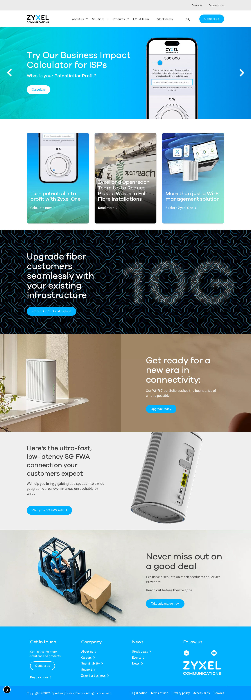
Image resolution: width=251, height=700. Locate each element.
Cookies (219, 693)
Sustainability (90, 663)
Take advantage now (165, 603)
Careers (86, 657)
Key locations (39, 677)
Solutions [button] (100, 19)
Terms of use (159, 693)
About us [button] (80, 19)
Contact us (211, 18)
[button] (187, 19)
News (136, 663)
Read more (106, 208)
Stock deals (165, 19)
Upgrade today (161, 409)
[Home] (38, 19)
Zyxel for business (93, 675)
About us (87, 651)
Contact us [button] (42, 665)
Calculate (38, 89)
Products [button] (121, 19)
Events (136, 657)
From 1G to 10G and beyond (51, 311)
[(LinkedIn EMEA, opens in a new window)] (186, 653)
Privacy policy (181, 693)
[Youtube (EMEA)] (214, 653)
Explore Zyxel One (179, 208)
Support (86, 669)
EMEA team (141, 19)
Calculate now (41, 208)
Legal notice (138, 693)
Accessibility (201, 693)
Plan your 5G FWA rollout (49, 510)
